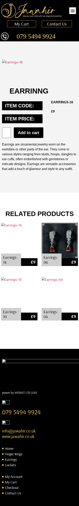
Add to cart (28, 132)
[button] (72, 10)
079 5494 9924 (36, 36)
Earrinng (29, 91)
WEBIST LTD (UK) (26, 392)
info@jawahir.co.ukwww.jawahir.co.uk (19, 433)
